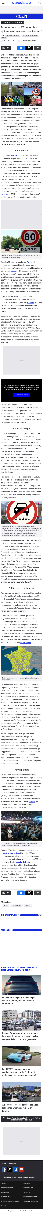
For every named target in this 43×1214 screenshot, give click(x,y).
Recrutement (5, 1192)
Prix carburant (16, 905)
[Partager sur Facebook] (21, 47)
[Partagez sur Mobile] (38, 47)
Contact (3, 1183)
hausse (13, 271)
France (5, 905)
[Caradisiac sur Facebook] (4, 1169)
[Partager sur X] (29, 47)
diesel (13, 480)
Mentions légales (6, 1196)
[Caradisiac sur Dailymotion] (15, 1169)
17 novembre (25, 642)
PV (28, 262)
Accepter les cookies (22, 395)
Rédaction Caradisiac (7, 1187)
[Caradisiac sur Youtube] (21, 1169)
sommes (30, 302)
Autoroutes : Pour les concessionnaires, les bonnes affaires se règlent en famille (20, 1108)
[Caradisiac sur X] (10, 1169)
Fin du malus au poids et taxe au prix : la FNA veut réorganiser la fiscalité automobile (19, 1000)
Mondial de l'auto (23, 862)
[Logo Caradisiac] (21, 4)
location (32, 801)
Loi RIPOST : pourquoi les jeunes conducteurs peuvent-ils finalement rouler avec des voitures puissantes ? (19, 1072)
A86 (14, 495)
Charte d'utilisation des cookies (10, 1201)
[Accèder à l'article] (21, 985)
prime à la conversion (10, 853)
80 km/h (15, 155)
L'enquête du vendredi (13, 22)
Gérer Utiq (4, 1206)
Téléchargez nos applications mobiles (19, 1177)
